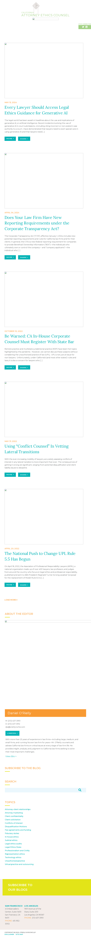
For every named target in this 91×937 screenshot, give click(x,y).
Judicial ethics (11, 840)
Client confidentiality (14, 816)
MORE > (10, 139)
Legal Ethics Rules (13, 847)
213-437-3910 (38, 918)
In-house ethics (12, 837)
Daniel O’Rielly (19, 713)
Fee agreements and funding (18, 830)
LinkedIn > (12, 733)
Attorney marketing (14, 813)
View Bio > (11, 756)
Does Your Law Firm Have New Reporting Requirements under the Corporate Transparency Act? (37, 223)
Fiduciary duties (12, 833)
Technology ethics (13, 857)
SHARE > (24, 139)
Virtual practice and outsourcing (19, 864)
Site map (19, 934)
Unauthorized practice (15, 861)
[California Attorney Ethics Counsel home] (45, 21)
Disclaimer (9, 934)
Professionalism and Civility (17, 851)
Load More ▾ (11, 600)
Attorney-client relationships (18, 809)
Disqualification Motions (16, 826)
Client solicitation (13, 820)
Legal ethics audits (13, 844)
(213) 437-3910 (14, 721)
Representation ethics (15, 854)
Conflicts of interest (14, 823)
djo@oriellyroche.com (15, 727)
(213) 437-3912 (14, 724)
